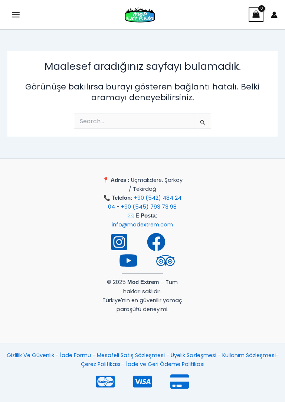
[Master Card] (105, 381)
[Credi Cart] (179, 381)
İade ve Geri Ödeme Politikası (165, 364)
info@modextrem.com (142, 224)
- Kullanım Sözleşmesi (247, 355)
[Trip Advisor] (165, 260)
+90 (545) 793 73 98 (149, 206)
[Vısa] (142, 381)
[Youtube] (128, 260)
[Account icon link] (274, 15)
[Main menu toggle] (15, 14)
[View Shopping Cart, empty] (256, 14)
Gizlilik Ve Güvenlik (30, 355)
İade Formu (75, 355)
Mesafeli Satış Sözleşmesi (131, 355)
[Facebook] (156, 242)
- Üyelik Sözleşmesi (192, 355)
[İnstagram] (119, 242)
